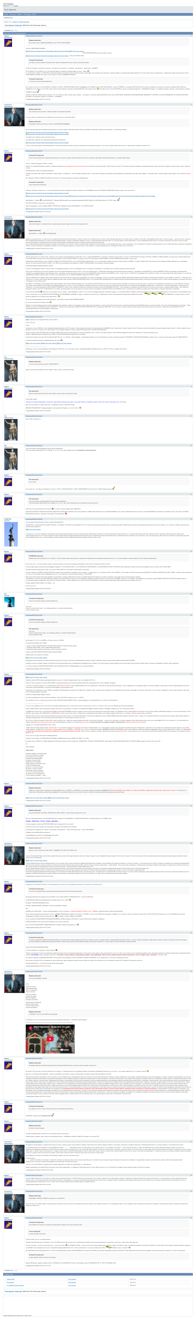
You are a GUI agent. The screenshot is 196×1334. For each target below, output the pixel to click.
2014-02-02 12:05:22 (37, 806)
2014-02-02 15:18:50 (37, 881)
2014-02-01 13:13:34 (37, 104)
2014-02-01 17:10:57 (37, 253)
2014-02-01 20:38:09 (37, 551)
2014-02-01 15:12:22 (37, 150)
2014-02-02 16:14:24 (37, 1191)
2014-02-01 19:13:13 (37, 416)
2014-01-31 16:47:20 (37, 35)
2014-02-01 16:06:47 (37, 217)
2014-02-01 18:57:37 (37, 386)
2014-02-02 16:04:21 (37, 1141)
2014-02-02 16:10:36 (37, 1175)
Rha (5, 594)
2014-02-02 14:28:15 (37, 843)
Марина (6, 36)
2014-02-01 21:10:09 (37, 615)
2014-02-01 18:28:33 (37, 316)
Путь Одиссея (9, 25)
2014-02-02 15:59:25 (37, 1121)
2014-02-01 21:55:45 (37, 674)
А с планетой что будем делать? (15, 1285)
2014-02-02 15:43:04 (37, 1058)
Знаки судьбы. (10, 1279)
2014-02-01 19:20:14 (37, 445)
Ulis (5, 357)
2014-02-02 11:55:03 (37, 783)
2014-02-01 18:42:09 (37, 357)
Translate (15, 5)
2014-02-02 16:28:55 (37, 1217)
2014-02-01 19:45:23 (37, 519)
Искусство (18, 25)
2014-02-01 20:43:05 (37, 593)
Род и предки (10, 1282)
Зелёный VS (8, 104)
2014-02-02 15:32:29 (37, 932)
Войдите (15, 22)
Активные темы (8, 17)
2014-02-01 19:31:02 (37, 494)
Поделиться (29, 35)
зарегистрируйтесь (24, 22)
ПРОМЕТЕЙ (7, 519)
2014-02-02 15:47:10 (37, 1101)
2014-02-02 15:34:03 (37, 971)
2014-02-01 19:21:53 (37, 475)
